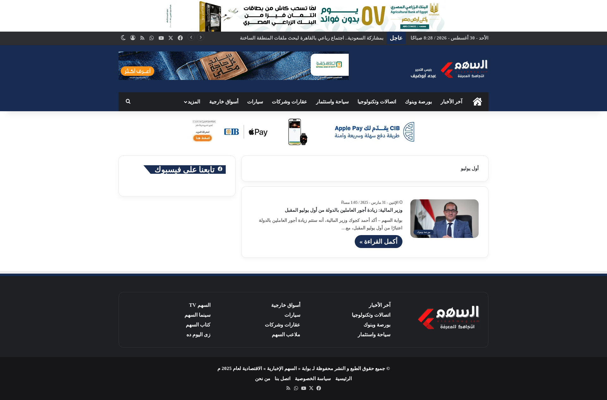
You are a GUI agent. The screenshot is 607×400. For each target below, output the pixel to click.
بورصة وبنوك (418, 101)
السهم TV (200, 305)
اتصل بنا (283, 378)
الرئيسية (343, 378)
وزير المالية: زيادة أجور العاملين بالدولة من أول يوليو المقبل (343, 210)
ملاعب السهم (286, 334)
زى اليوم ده (199, 334)
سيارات (255, 101)
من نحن (262, 378)
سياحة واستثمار (332, 101)
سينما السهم (198, 315)
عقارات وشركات (289, 101)
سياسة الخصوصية (313, 378)
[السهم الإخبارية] (448, 69)
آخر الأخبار (451, 101)
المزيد (194, 101)
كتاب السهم (198, 324)
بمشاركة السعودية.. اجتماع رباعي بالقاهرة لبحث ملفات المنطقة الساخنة (311, 37)
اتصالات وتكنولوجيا (377, 101)
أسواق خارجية (223, 101)
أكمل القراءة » (378, 241)
